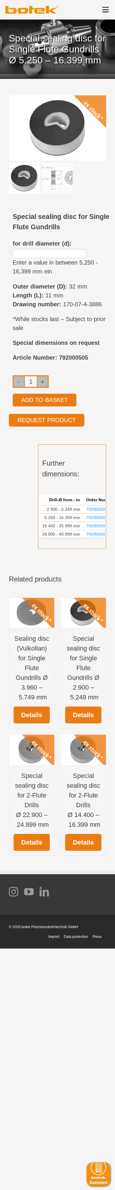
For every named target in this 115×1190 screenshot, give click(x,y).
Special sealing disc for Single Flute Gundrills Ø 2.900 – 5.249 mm (83, 668)
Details (31, 715)
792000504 (96, 509)
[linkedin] (44, 891)
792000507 (96, 534)
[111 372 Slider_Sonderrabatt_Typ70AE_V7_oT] (31, 8)
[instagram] (13, 891)
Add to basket (44, 400)
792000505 (96, 517)
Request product (46, 420)
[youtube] (29, 891)
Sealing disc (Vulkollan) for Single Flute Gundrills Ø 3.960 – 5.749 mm (31, 668)
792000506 (96, 525)
